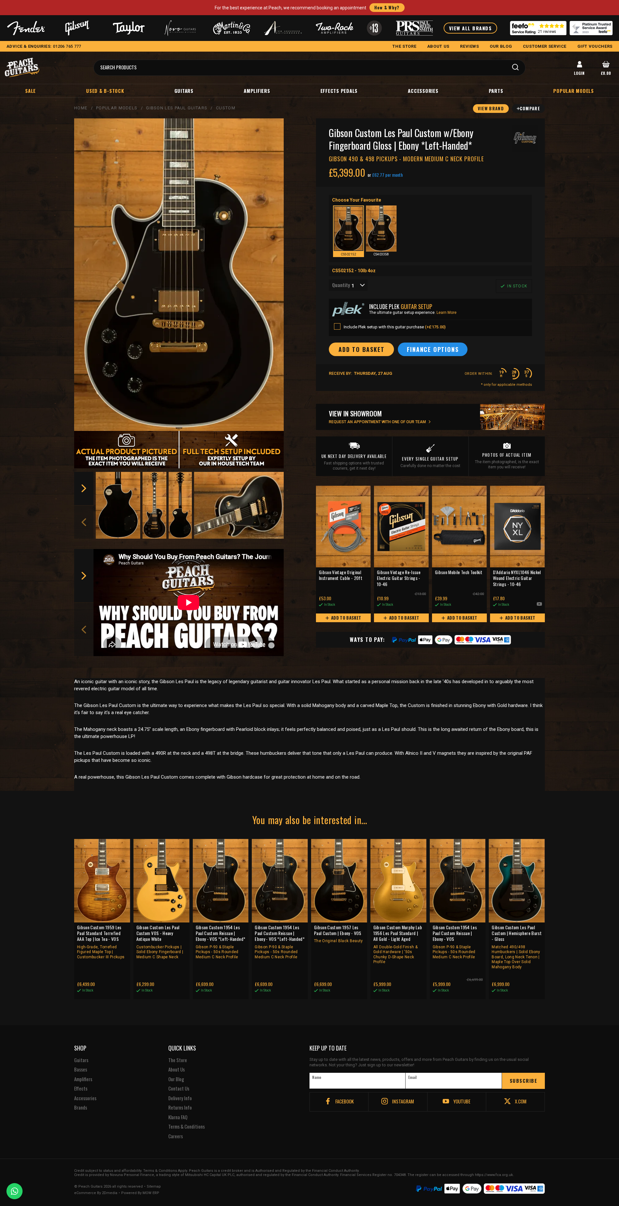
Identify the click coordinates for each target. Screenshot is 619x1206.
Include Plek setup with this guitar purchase (395, 326)
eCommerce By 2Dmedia (95, 1193)
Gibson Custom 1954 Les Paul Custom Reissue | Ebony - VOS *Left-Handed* (221, 941)
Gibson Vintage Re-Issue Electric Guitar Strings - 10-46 (398, 578)
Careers (175, 1136)
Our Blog (176, 1079)
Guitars (183, 90)
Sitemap (154, 1187)
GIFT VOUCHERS (595, 46)
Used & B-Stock (105, 90)
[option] (118, 505)
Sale (30, 90)
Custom (225, 107)
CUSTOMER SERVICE (544, 46)
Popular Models (116, 107)
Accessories (423, 90)
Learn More (447, 312)
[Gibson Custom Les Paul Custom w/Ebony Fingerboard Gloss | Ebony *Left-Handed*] (179, 274)
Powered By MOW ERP (140, 1193)
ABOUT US (438, 46)
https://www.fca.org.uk (494, 1175)
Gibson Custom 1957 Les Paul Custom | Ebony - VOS (338, 933)
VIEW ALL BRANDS (470, 28)
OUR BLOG (501, 46)
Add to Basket (345, 617)
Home (80, 107)
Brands (80, 1107)
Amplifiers (257, 90)
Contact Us (178, 1088)
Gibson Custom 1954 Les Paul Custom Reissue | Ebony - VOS (455, 941)
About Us (176, 1069)
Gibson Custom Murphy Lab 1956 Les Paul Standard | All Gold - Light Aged (397, 944)
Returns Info (180, 1107)
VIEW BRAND (491, 108)
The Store (177, 1060)
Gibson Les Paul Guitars (176, 107)
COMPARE (530, 108)
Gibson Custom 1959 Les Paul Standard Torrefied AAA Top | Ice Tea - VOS (100, 941)
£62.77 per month (387, 175)
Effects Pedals (339, 90)
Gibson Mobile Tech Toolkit (458, 572)
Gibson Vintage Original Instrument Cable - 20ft (340, 575)
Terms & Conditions (186, 1126)
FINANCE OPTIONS (432, 349)
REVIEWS (469, 46)
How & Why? (387, 7)
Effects (80, 1088)
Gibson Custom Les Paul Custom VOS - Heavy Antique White (159, 941)
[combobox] (348, 285)
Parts (496, 90)
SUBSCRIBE (523, 1080)
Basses (80, 1069)
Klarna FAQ (177, 1117)
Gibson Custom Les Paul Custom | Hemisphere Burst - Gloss (517, 946)
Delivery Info (180, 1098)
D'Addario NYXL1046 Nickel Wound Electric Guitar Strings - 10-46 (517, 578)
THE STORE (404, 46)
